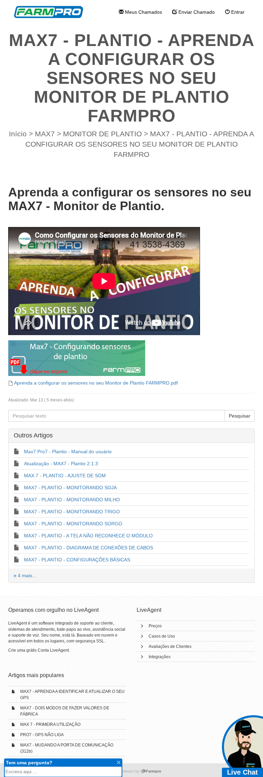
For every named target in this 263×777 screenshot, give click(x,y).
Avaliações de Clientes (170, 646)
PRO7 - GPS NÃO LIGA (42, 734)
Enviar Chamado (196, 12)
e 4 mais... (25, 575)
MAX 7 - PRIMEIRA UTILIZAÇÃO (50, 724)
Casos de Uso (162, 636)
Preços (155, 626)
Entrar (237, 12)
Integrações (160, 656)
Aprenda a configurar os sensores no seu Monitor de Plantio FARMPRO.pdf (96, 383)
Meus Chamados (143, 12)
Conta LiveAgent (53, 650)
